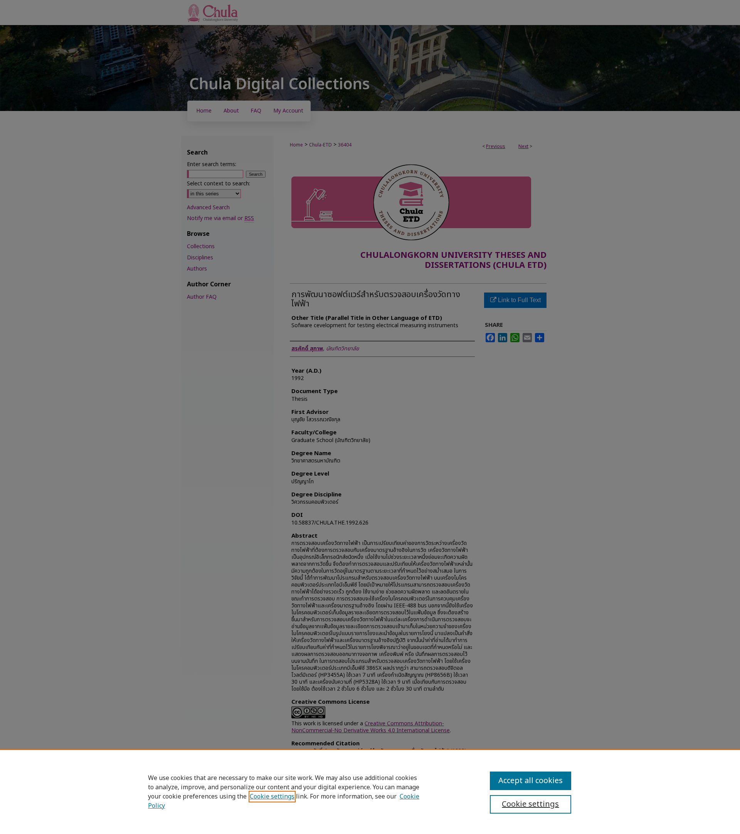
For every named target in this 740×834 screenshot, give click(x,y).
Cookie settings (272, 796)
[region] (370, 791)
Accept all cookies (530, 781)
